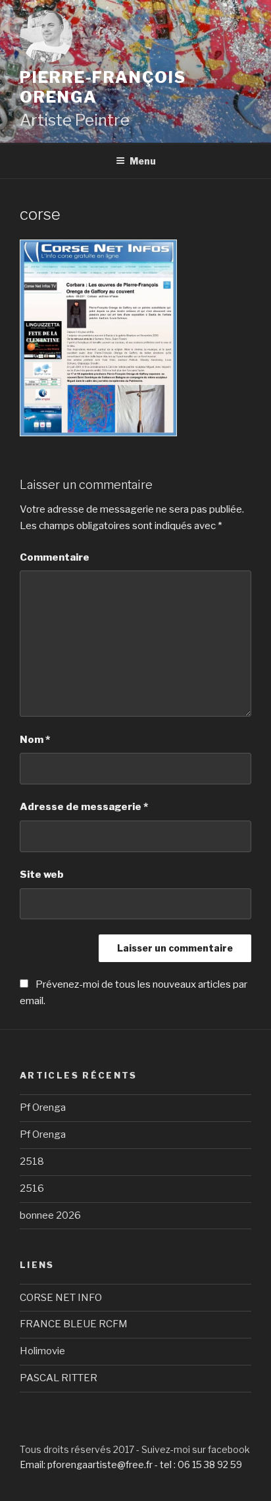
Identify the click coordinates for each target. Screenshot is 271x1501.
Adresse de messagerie (84, 807)
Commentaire (54, 557)
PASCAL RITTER (58, 1378)
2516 (32, 1188)
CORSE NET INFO (61, 1298)
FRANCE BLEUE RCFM (74, 1324)
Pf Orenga (43, 1107)
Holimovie (42, 1351)
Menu (143, 160)
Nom (35, 740)
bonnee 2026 (50, 1215)
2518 (32, 1161)
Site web (42, 874)
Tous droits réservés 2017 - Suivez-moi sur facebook (135, 1449)
